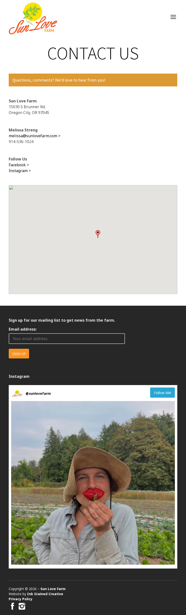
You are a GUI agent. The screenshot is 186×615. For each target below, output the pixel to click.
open (173, 17)
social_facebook (12, 606)
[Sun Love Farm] (33, 18)
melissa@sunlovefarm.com (33, 135)
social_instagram (21, 606)
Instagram (18, 170)
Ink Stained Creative (45, 594)
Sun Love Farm (53, 588)
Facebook (17, 164)
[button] (97, 234)
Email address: (23, 329)
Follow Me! (162, 392)
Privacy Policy (20, 599)
